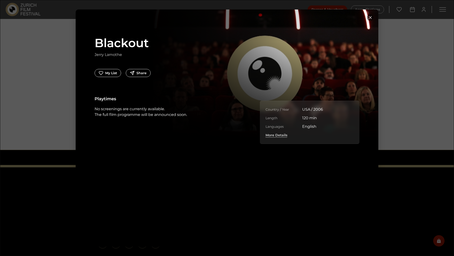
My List (111, 73)
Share (141, 73)
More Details (276, 135)
